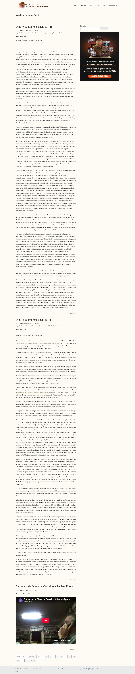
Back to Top (73, 313)
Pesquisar (83, 26)
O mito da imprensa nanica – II (34, 26)
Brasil (24, 33)
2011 (20, 33)
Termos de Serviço (76, 669)
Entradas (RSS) (87, 669)
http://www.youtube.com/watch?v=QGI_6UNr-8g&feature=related (35, 392)
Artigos (36, 30)
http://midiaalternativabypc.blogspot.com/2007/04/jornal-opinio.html (36, 343)
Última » (32, 660)
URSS (60, 33)
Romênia (55, 33)
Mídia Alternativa (58, 326)
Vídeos (36, 590)
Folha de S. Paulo (48, 326)
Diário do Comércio (32, 33)
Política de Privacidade (62, 669)
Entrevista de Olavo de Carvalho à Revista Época (44, 586)
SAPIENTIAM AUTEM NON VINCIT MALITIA (33, 6)
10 (69, 656)
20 (74, 656)
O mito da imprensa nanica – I (33, 319)
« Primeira (32, 656)
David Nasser (26, 326)
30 (18, 660)
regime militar (48, 33)
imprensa (41, 33)
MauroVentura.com (48, 669)
